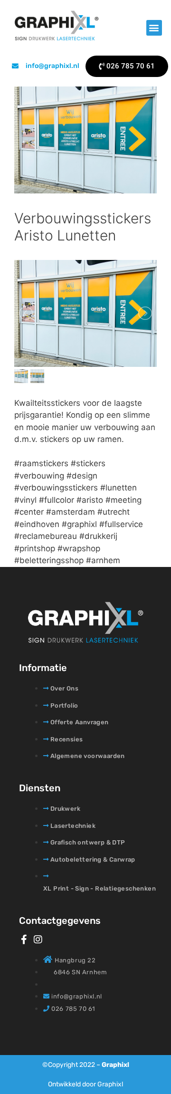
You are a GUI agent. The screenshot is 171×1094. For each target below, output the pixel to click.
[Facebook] (23, 939)
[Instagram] (38, 939)
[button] (154, 28)
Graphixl (115, 1065)
